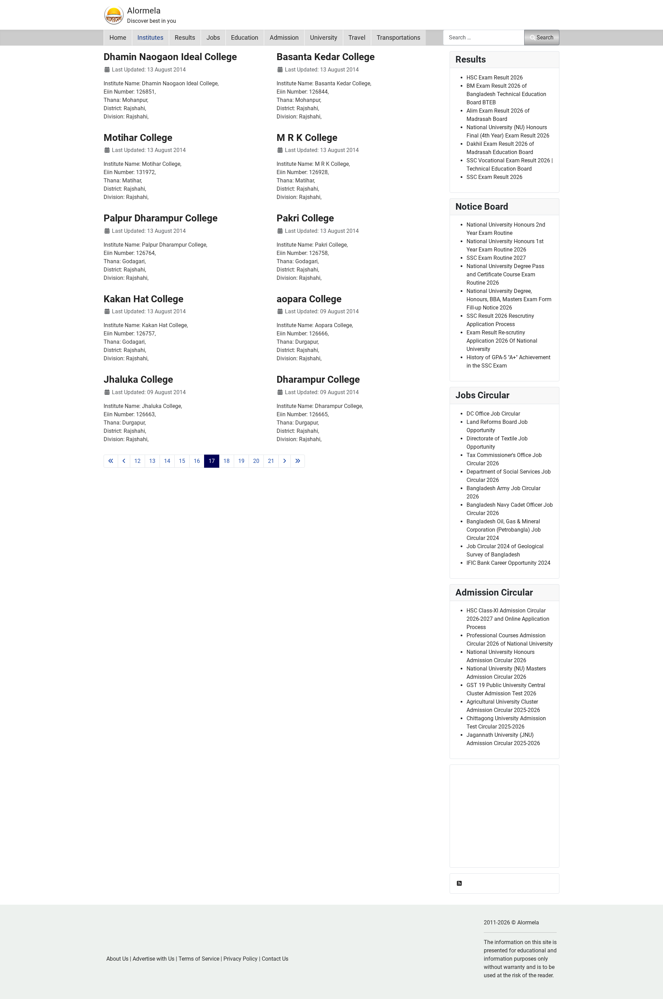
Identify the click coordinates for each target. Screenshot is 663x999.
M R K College (307, 137)
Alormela (144, 11)
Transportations (398, 37)
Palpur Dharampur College (161, 218)
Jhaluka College (138, 379)
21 (271, 461)
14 (167, 461)
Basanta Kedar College (326, 57)
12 (137, 461)
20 (256, 461)
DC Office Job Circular (493, 413)
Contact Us (275, 958)
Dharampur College (318, 379)
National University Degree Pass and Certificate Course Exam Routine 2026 (505, 274)
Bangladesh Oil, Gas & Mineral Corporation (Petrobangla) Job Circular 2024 (504, 529)
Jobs (213, 37)
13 (152, 461)
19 (241, 461)
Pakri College (305, 218)
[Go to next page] (284, 461)
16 (197, 461)
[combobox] (484, 37)
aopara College (309, 299)
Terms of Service (199, 958)
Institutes (150, 37)
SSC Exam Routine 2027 (496, 258)
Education (244, 37)
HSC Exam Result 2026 (495, 77)
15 (182, 461)
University (323, 37)
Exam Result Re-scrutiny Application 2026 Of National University (502, 340)
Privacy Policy (240, 958)
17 (212, 461)
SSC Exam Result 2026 (494, 177)
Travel (356, 37)
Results (185, 37)
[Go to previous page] (124, 461)
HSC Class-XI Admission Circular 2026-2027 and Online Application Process (508, 618)
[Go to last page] (297, 461)
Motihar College (138, 137)
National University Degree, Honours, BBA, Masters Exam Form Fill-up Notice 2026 (509, 299)
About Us (117, 958)
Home (117, 37)
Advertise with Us (153, 958)
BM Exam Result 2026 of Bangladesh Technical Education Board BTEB (506, 94)
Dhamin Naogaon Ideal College (170, 57)
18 (226, 461)
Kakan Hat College (143, 299)
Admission (284, 37)
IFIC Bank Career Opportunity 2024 (508, 563)
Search (545, 37)
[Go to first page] (111, 461)
